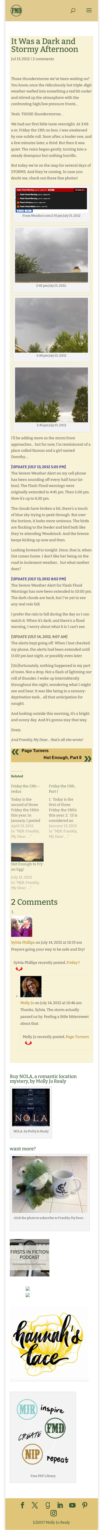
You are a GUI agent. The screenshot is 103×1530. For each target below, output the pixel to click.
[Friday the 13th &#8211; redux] (30, 811)
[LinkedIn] (60, 1505)
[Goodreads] (48, 1505)
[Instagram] (53, 1513)
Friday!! (73, 962)
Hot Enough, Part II (62, 757)
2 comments (43, 59)
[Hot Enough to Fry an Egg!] (27, 852)
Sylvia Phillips (23, 942)
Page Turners (35, 750)
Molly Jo (27, 1003)
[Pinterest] (85, 1505)
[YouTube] (72, 1505)
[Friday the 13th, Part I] (68, 811)
